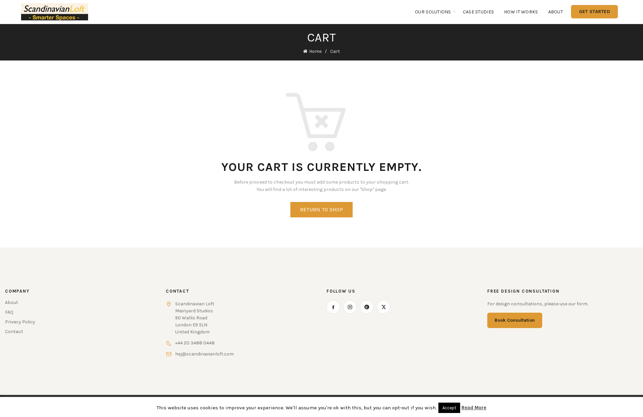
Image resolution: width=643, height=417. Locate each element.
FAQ (9, 312)
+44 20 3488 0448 (195, 343)
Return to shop (321, 209)
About (555, 12)
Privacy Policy (20, 322)
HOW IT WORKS (521, 12)
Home (315, 51)
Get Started (594, 11)
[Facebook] (333, 307)
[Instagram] (350, 307)
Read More (473, 408)
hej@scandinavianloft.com (204, 354)
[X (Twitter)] (383, 307)
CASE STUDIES (478, 12)
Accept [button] (449, 407)
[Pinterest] (366, 307)
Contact (14, 331)
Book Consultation (515, 320)
